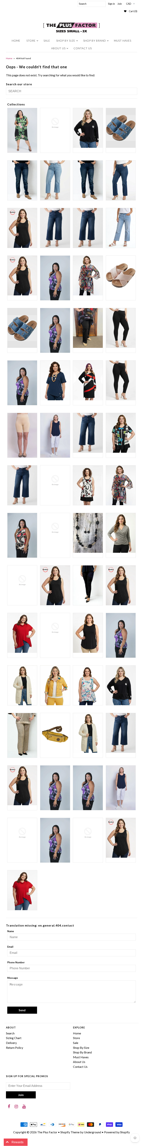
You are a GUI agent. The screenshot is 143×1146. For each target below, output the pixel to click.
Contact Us (83, 48)
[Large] (55, 585)
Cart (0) (133, 11)
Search (10, 1033)
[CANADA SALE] (121, 433)
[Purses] (55, 733)
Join (119, 3)
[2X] (22, 275)
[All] (55, 330)
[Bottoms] (88, 433)
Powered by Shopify (117, 1132)
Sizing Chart (13, 1038)
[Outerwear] (55, 685)
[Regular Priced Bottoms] (121, 733)
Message (12, 977)
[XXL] (22, 890)
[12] (22, 180)
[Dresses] (88, 485)
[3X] (55, 278)
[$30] (88, 128)
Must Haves (122, 40)
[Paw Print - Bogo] (121, 685)
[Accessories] (22, 328)
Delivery (11, 1042)
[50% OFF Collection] (88, 275)
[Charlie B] (55, 480)
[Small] (88, 787)
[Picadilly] (22, 735)
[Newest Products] (121, 635)
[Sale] (55, 787)
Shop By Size (65, 40)
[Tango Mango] (22, 833)
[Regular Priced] (88, 733)
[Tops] (55, 840)
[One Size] (22, 685)
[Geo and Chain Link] (22, 535)
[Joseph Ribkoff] (121, 533)
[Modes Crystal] (55, 628)
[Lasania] (88, 585)
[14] (55, 180)
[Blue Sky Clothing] (55, 435)
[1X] (22, 228)
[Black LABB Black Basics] (121, 328)
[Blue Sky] (22, 435)
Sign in (111, 3)
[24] (121, 228)
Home (16, 40)
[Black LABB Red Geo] (88, 380)
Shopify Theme (70, 1132)
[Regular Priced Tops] (22, 785)
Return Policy (14, 1047)
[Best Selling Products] (88, 328)
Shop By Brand (94, 40)
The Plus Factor (47, 1132)
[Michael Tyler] (22, 633)
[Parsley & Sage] (88, 685)
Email (10, 946)
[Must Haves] (88, 633)
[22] (88, 228)
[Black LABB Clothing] (22, 383)
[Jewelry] (88, 533)
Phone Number (16, 962)
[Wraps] (88, 833)
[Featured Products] (121, 485)
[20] (55, 228)
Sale (47, 40)
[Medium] (121, 585)
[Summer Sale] (121, 787)
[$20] (55, 123)
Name (10, 931)
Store (31, 40)
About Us (58, 48)
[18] (121, 180)
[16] (88, 180)
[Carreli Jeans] (22, 485)
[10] (121, 128)
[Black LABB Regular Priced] (121, 380)
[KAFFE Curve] (22, 580)
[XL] (121, 838)
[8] (121, 275)
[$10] (22, 130)
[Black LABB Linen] (55, 380)
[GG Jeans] (55, 528)
